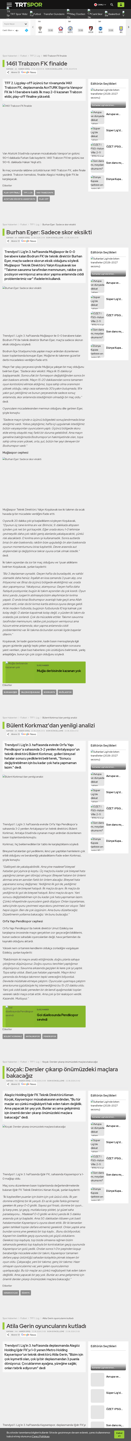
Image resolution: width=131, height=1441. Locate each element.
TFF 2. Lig (35, 55)
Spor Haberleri (10, 55)
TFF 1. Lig (34, 224)
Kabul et (119, 1434)
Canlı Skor (7, 30)
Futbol (23, 55)
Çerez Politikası (41, 1436)
